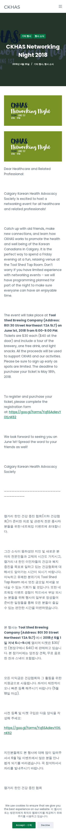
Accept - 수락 (24, 825)
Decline (45, 825)
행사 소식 (39, 36)
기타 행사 (26, 36)
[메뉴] (60, 6)
